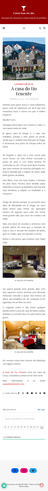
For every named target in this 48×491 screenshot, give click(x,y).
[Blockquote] (24, 427)
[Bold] (5, 427)
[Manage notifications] (42, 485)
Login (42, 409)
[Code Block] (27, 427)
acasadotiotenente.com (13, 384)
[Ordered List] (18, 427)
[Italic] (8, 427)
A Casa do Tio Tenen (13, 372)
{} (34, 427)
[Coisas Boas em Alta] (24, 12)
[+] (37, 427)
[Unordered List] (21, 427)
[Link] (30, 427)
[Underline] (11, 427)
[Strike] (14, 427)
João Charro (11, 393)
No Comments (32, 98)
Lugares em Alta (24, 84)
